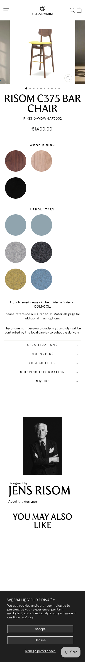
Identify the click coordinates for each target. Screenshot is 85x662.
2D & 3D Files (42, 363)
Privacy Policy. (23, 617)
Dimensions (42, 354)
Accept (40, 629)
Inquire (42, 381)
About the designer (22, 501)
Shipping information (42, 372)
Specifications (42, 345)
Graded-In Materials (52, 314)
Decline (40, 640)
